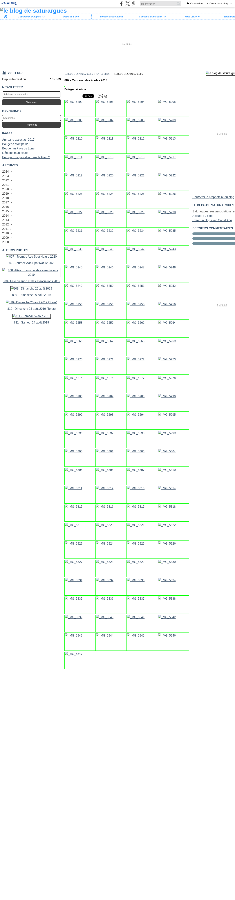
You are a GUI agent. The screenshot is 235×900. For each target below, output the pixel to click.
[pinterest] (133, 3)
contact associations (111, 16)
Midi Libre (191, 16)
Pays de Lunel (71, 16)
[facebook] (121, 3)
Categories (103, 73)
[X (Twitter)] (127, 3)
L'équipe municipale (29, 16)
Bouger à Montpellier (15, 144)
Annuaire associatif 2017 (18, 139)
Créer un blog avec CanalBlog (212, 220)
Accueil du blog (202, 215)
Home (5, 15)
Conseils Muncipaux (150, 16)
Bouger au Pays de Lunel (18, 148)
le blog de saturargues (78, 73)
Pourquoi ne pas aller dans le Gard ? (26, 157)
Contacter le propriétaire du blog (213, 197)
